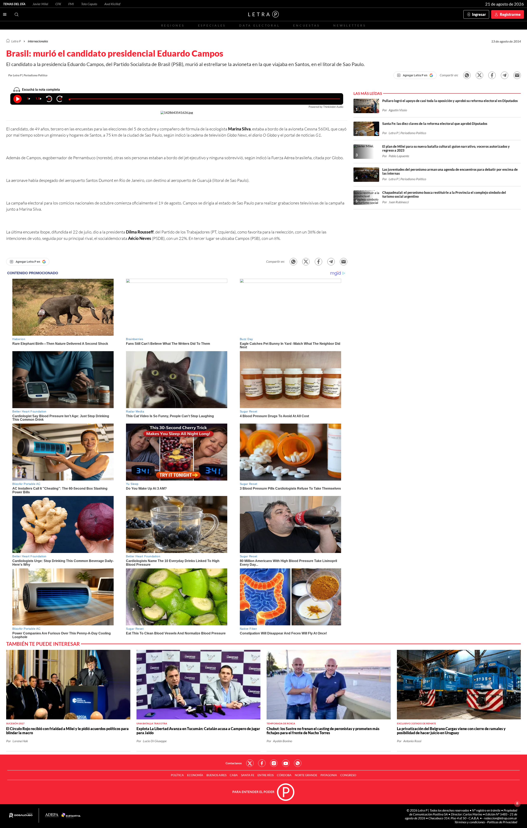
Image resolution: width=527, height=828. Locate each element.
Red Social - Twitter (249, 763)
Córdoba (284, 775)
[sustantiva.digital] (71, 815)
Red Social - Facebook (261, 763)
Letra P (16, 41)
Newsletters (349, 25)
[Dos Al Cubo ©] (21, 815)
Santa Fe (247, 775)
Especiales (212, 25)
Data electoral (259, 25)
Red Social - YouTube (285, 763)
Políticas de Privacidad (502, 822)
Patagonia (329, 775)
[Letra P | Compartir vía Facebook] (492, 75)
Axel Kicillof (112, 4)
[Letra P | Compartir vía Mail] (517, 75)
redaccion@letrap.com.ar (500, 818)
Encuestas (306, 25)
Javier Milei (40, 4)
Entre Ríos (266, 775)
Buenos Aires (216, 775)
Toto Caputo (89, 4)
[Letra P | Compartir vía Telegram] (504, 75)
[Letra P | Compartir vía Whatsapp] (466, 75)
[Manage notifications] (517, 803)
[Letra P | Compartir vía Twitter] (479, 75)
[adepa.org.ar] (51, 815)
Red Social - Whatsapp (297, 763)
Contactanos (234, 763)
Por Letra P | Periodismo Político (27, 75)
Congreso (348, 775)
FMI (71, 4)
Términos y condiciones (469, 822)
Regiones (173, 25)
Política (177, 775)
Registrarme (510, 14)
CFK (58, 4)
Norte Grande (306, 775)
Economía (195, 775)
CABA (234, 775)
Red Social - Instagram (273, 763)
